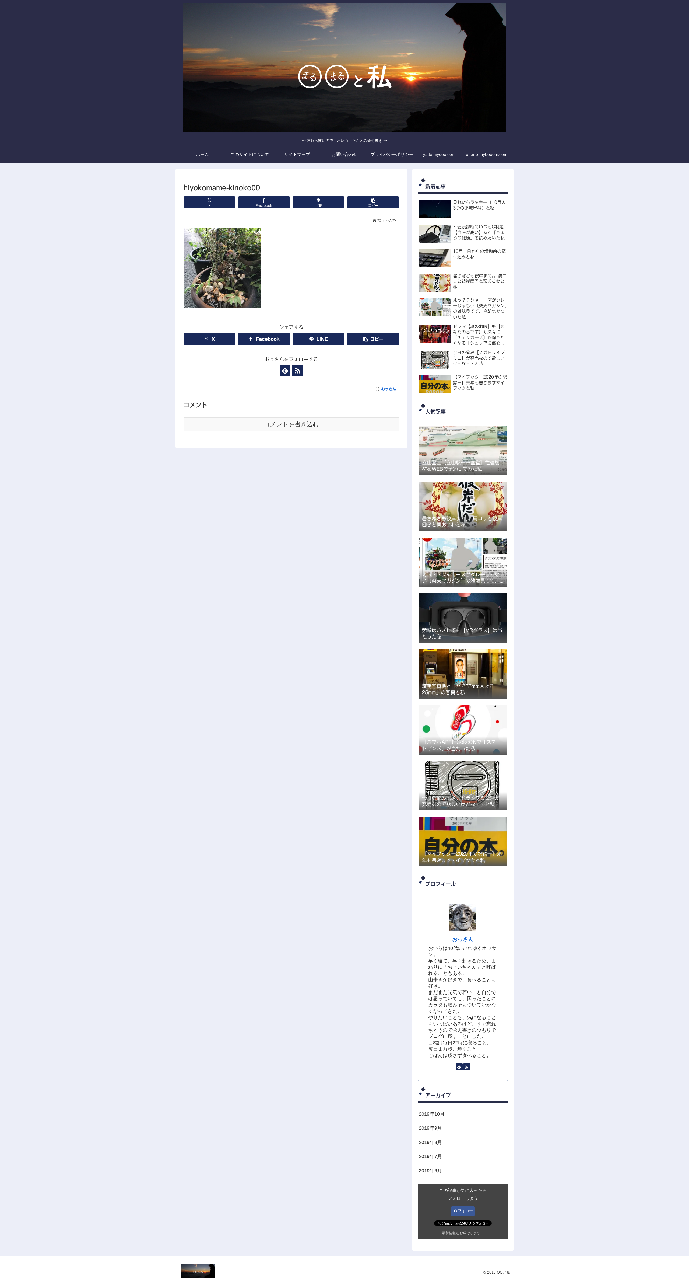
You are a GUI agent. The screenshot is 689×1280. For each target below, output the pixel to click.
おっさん (463, 939)
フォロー (465, 1211)
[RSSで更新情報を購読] (297, 370)
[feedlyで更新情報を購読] (285, 370)
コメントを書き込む (291, 424)
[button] (373, 202)
